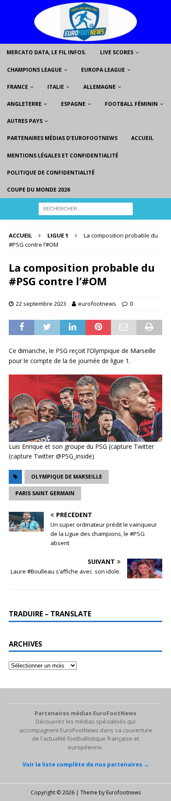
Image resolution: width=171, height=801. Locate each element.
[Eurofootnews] (85, 39)
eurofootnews (97, 304)
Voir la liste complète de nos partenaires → (85, 764)
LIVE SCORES (116, 52)
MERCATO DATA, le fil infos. (46, 52)
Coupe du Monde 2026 (38, 189)
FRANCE (17, 87)
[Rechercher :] (86, 208)
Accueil (142, 138)
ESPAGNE (73, 104)
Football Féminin (131, 104)
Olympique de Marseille (66, 476)
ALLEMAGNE (99, 87)
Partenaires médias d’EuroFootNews (62, 138)
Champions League (34, 69)
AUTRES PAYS (25, 121)
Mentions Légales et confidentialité (62, 155)
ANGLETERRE (24, 104)
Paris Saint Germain (45, 493)
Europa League (103, 69)
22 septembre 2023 (41, 304)
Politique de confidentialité (51, 172)
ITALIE (55, 87)
